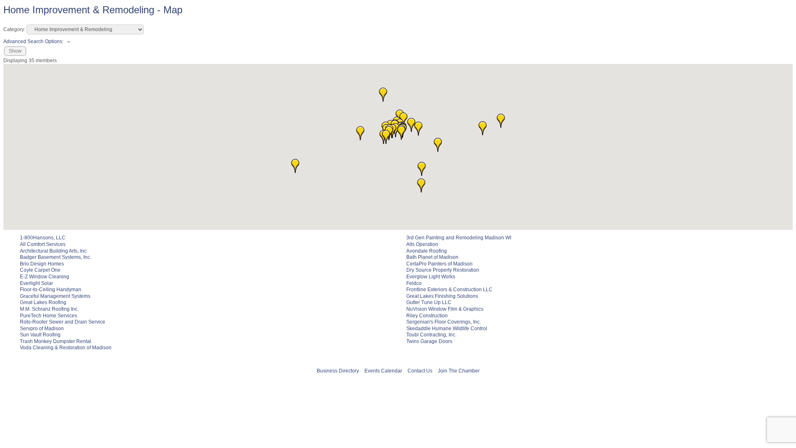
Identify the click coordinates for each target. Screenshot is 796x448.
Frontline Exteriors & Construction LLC (449, 289)
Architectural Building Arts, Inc (53, 251)
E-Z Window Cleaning (44, 277)
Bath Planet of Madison (432, 257)
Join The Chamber (459, 371)
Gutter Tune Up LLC (428, 302)
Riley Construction (427, 316)
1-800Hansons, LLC (43, 238)
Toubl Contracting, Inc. (431, 335)
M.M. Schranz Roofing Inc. (49, 309)
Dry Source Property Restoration (442, 270)
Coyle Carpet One (40, 270)
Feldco (414, 283)
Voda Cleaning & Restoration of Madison (66, 348)
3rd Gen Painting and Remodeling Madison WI (458, 238)
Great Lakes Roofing (43, 302)
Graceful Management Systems (55, 296)
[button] (421, 169)
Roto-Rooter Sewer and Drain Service (62, 322)
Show (15, 51)
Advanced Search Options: (33, 41)
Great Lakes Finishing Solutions (442, 296)
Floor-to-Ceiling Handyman (50, 289)
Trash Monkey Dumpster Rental (55, 341)
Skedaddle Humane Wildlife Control (446, 328)
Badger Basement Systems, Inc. (55, 257)
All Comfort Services (43, 244)
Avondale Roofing (426, 251)
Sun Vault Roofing (40, 335)
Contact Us (420, 371)
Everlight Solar (36, 283)
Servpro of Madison (42, 328)
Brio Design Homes (42, 264)
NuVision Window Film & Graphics (444, 309)
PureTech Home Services (48, 316)
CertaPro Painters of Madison (439, 264)
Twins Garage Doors (429, 341)
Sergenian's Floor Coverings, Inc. (443, 322)
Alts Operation (422, 244)
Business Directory (338, 371)
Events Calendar (383, 371)
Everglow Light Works (430, 277)
